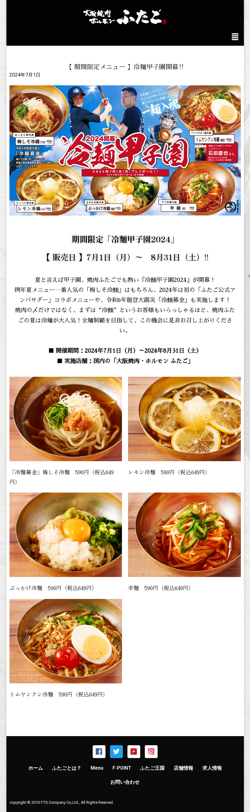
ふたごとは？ (66, 768)
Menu (97, 768)
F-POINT (121, 768)
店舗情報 (183, 768)
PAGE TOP (239, 782)
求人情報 (212, 768)
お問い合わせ (125, 782)
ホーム (35, 768)
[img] (235, 37)
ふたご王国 (152, 768)
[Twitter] (116, 751)
